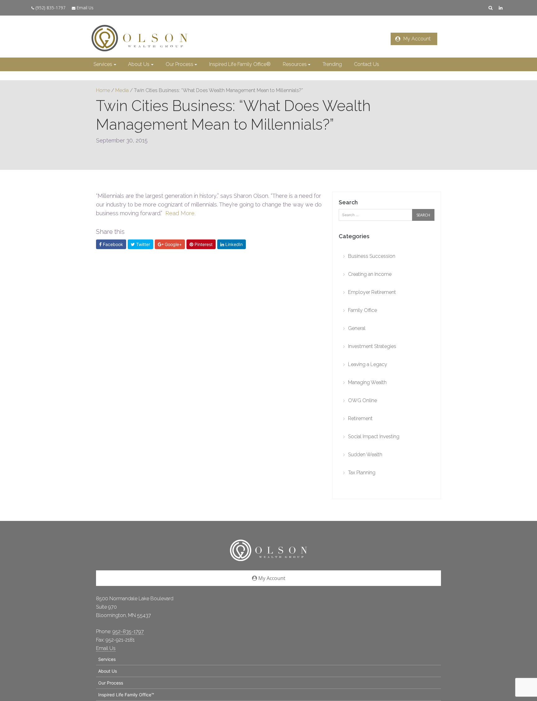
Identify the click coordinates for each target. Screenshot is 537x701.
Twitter (142, 244)
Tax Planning (361, 473)
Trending (332, 64)
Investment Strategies (372, 346)
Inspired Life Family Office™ (126, 694)
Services (103, 64)
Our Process (179, 64)
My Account (417, 39)
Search (348, 202)
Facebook (112, 244)
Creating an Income (370, 274)
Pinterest (203, 244)
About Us (138, 64)
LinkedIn (233, 244)
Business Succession (371, 256)
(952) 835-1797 (50, 8)
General (356, 328)
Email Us (85, 8)
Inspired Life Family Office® (240, 64)
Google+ (172, 244)
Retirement (360, 418)
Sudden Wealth (365, 454)
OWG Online (362, 400)
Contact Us (366, 64)
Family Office (362, 310)
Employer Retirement (372, 292)
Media (122, 90)
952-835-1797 (128, 631)
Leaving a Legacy (367, 364)
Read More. (180, 213)
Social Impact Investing (373, 436)
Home (103, 90)
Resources (295, 64)
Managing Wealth (367, 382)
